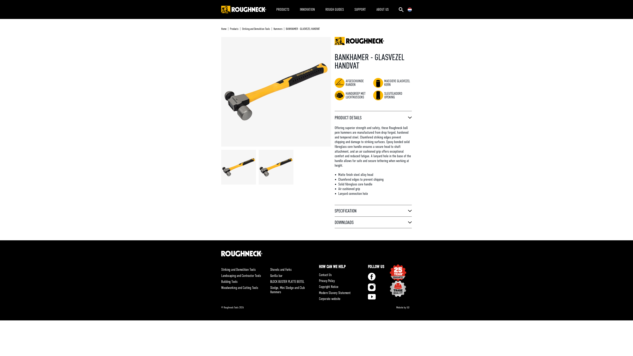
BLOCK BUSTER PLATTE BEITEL (287, 282)
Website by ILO (402, 307)
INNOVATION (307, 9)
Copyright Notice (328, 287)
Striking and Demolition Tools (256, 28)
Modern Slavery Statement (335, 293)
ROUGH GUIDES (334, 9)
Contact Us (325, 275)
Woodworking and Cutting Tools (239, 288)
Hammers (278, 28)
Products (234, 28)
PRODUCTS (282, 9)
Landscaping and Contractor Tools (241, 276)
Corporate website (329, 299)
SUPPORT (360, 9)
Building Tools (229, 282)
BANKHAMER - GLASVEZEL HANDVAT (303, 28)
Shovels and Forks (281, 269)
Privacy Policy (327, 281)
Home (223, 28)
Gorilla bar (276, 276)
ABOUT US (382, 9)
